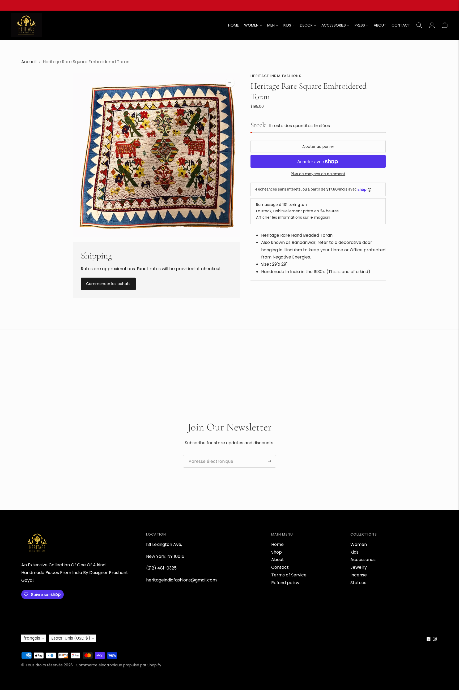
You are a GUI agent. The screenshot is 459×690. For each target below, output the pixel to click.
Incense (358, 575)
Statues (358, 583)
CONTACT (401, 25)
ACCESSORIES (333, 25)
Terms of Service (289, 575)
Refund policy (285, 583)
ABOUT (380, 25)
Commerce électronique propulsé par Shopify (118, 665)
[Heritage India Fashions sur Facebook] (429, 639)
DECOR (306, 25)
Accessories (363, 560)
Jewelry (358, 567)
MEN (271, 25)
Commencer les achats (108, 283)
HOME (233, 25)
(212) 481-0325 (161, 568)
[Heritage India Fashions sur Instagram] (435, 639)
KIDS (287, 25)
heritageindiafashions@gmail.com (181, 580)
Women (358, 544)
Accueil (28, 62)
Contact (280, 567)
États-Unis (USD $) (70, 638)
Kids (354, 552)
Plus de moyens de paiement (318, 174)
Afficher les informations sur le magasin (293, 217)
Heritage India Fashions (275, 75)
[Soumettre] (270, 461)
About (277, 560)
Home (277, 544)
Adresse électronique (208, 455)
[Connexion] (432, 25)
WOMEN (251, 25)
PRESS (360, 25)
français (31, 638)
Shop (276, 552)
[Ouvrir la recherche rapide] (419, 25)
